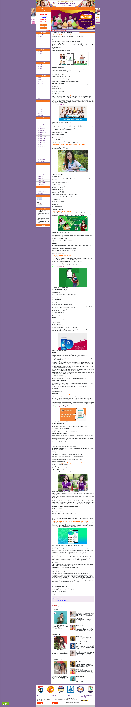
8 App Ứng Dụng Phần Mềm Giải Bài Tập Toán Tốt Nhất (46, 199)
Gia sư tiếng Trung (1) (41, 182)
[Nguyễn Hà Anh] (72, 646)
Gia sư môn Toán (40, 77)
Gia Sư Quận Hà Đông (60, 104)
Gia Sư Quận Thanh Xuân (42, 132)
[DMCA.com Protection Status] (84, 700)
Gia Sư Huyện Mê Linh (41, 157)
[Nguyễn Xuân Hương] (60, 617)
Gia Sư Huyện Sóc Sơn (41, 159)
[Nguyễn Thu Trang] (60, 642)
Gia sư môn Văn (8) (41, 172)
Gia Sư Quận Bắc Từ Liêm (42, 136)
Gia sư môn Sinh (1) (41, 178)
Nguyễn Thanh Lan (79, 625)
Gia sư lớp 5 (40, 45)
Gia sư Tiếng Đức (40, 113)
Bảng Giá (62, 8)
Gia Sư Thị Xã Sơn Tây (41, 161)
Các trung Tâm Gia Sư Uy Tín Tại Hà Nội (59, 600)
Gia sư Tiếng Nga (40, 115)
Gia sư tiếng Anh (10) (41, 180)
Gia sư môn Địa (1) (41, 176)
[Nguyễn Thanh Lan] (72, 627)
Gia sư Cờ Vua (40, 98)
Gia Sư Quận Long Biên (60, 266)
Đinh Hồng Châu (60, 675)
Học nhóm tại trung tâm (42, 191)
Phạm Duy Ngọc (79, 618)
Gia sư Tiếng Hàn (40, 111)
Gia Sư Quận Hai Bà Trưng (42, 126)
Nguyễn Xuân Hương (60, 625)
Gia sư (56, 8)
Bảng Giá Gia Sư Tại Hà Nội (57, 598)
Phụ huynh (49, 8)
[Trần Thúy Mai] (72, 653)
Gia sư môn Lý (40, 79)
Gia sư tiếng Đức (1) (41, 184)
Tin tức (84, 8)
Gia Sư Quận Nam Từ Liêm (42, 138)
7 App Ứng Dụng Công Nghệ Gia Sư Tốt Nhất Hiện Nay (46, 203)
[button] (52, 19)
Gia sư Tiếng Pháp (41, 109)
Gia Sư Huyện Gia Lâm (41, 144)
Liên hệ (91, 8)
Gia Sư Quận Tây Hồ (41, 130)
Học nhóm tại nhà (41, 189)
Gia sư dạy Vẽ (40, 96)
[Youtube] (85, 697)
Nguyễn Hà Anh (79, 643)
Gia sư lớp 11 (40, 66)
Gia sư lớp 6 (40, 51)
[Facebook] (82, 697)
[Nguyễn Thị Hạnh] (72, 638)
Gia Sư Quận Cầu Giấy (41, 128)
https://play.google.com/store (63, 594)
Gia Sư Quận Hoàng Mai (41, 134)
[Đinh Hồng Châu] (60, 667)
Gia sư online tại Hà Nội (41, 193)
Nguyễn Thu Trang (60, 649)
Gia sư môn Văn (40, 83)
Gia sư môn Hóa (40, 81)
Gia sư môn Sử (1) (41, 174)
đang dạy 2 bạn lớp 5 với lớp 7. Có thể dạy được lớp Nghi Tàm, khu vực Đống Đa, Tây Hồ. (60, 628)
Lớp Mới (76, 8)
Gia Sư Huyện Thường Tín (42, 155)
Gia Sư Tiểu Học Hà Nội (41, 47)
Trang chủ (41, 8)
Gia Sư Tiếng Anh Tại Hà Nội (61, 406)
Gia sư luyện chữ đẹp (41, 34)
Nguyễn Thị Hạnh (79, 636)
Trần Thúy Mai (78, 651)
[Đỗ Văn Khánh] (72, 614)
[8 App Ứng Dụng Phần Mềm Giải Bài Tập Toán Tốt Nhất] (39, 198)
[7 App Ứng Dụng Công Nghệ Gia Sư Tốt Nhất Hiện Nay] (39, 204)
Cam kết (69, 8)
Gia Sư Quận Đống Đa (41, 124)
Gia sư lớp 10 (40, 64)
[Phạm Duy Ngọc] (72, 620)
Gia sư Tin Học (40, 94)
